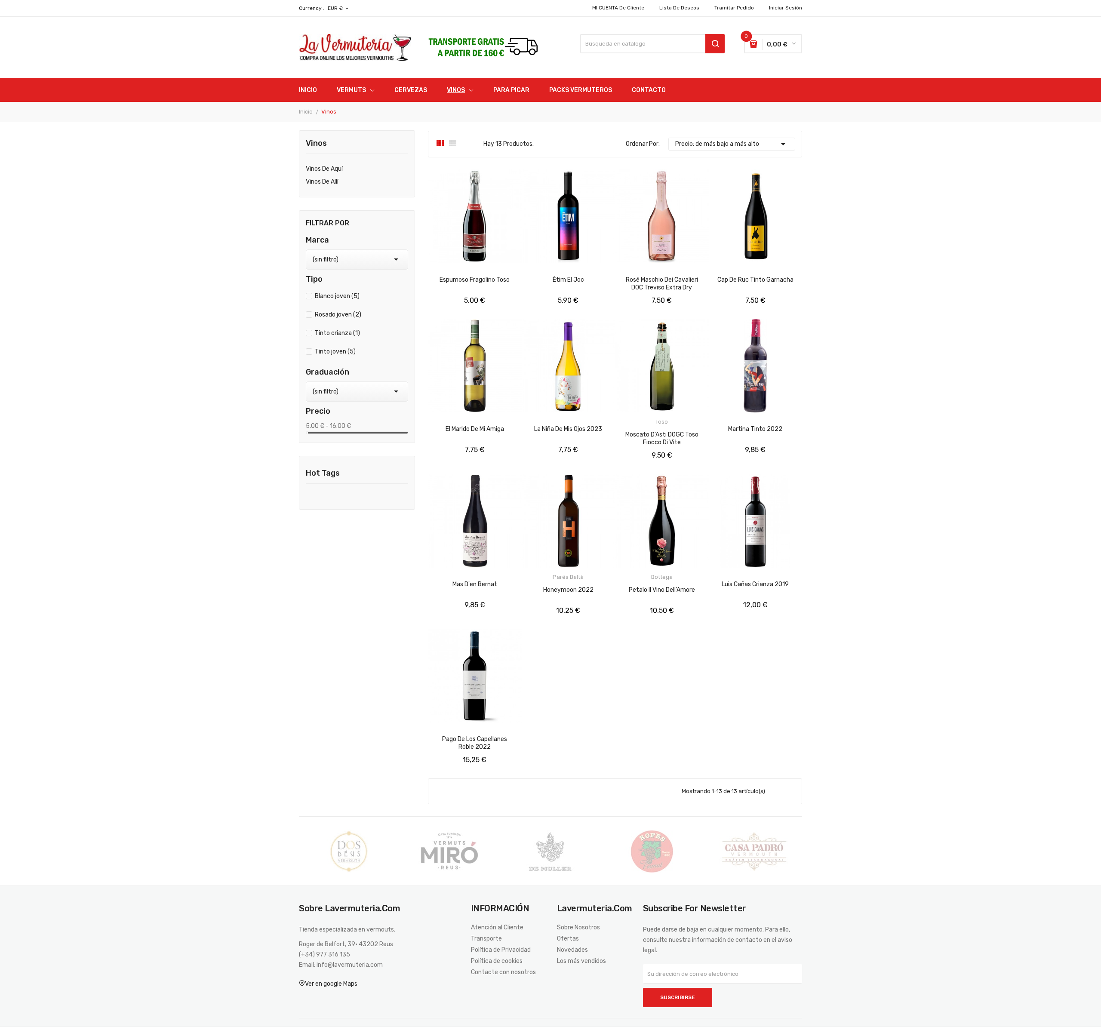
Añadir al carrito (482, 308)
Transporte (486, 939)
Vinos (316, 143)
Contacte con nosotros (503, 972)
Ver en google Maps (331, 983)
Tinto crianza (337, 333)
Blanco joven (337, 296)
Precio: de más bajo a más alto (732, 144)
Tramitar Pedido (734, 8)
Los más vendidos (581, 961)
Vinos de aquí (324, 168)
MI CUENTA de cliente (618, 8)
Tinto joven (335, 351)
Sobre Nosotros (578, 928)
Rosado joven (338, 314)
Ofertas (568, 939)
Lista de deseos (679, 8)
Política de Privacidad (501, 950)
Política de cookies (497, 961)
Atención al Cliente (497, 928)
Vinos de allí (322, 181)
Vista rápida (442, 308)
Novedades (572, 950)
